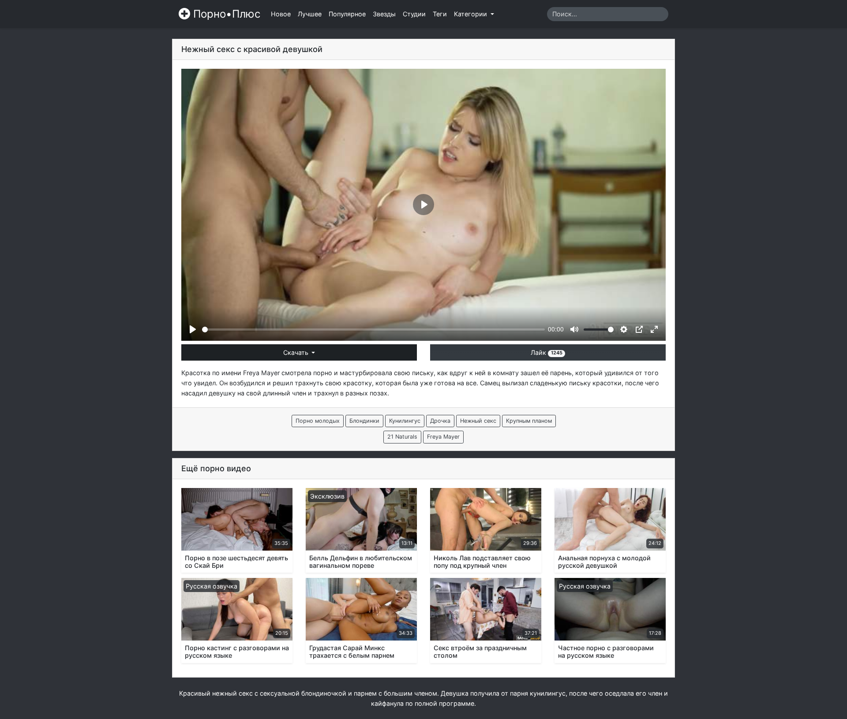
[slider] (373, 329)
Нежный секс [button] (478, 420)
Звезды (384, 14)
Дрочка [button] (440, 420)
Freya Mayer (261, 372)
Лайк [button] (546, 352)
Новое (281, 14)
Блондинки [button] (364, 420)
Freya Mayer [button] (443, 436)
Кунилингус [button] (404, 420)
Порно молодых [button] (318, 420)
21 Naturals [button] (402, 436)
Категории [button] (471, 14)
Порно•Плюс (225, 13)
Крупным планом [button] (529, 420)
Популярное (347, 14)
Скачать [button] (296, 352)
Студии (414, 14)
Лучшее (310, 14)
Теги (440, 14)
